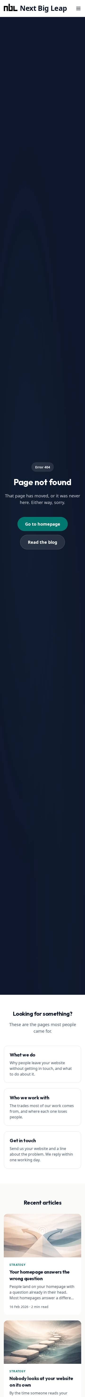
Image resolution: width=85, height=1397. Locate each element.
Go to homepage (42, 524)
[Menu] (78, 8)
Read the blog (42, 542)
